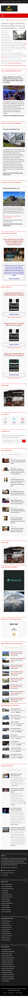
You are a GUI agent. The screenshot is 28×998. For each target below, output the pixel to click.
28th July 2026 (13, 458)
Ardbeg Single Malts (6, 949)
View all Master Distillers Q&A (14, 770)
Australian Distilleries (7, 935)
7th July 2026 (13, 477)
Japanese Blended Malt (7, 903)
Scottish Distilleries (6, 921)
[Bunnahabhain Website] (14, 398)
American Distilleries (7, 925)
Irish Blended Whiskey (7, 895)
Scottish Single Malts (7, 884)
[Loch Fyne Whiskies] (14, 629)
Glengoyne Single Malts (7, 964)
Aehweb (18, 990)
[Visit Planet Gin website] (14, 580)
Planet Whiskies (8, 988)
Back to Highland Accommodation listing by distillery (13, 65)
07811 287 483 (5, 875)
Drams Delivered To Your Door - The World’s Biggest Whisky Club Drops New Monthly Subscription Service (14, 242)
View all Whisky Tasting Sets (14, 317)
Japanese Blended (6, 901)
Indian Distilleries (6, 940)
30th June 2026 (14, 498)
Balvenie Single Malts (7, 953)
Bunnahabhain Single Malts (8, 957)
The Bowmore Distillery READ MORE (18, 749)
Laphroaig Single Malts (7, 972)
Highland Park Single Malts (8, 968)
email (25, 44)
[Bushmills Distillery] (14, 199)
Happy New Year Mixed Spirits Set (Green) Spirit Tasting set (14, 354)
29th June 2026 (14, 507)
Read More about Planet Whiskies (9, 867)
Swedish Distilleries (6, 929)
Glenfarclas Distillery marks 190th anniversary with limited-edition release (18, 462)
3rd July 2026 (13, 489)
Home (3, 20)
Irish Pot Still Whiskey (7, 897)
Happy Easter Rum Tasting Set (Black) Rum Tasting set (14, 324)
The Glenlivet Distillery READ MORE (18, 730)
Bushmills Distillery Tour (11, 188)
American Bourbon (6, 909)
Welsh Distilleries (6, 931)
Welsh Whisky (5, 890)
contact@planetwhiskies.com (15, 63)
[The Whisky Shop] (14, 634)
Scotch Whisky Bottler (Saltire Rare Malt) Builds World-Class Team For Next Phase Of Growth (18, 493)
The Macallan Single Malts (8, 978)
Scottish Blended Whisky (7, 888)
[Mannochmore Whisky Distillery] (5, 693)
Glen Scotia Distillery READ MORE (18, 717)
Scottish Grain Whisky (7, 886)
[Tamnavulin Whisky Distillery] (5, 680)
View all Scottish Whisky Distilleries (14, 647)
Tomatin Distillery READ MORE (18, 743)
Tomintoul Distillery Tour (11, 129)
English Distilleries (6, 938)
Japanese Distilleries (7, 927)
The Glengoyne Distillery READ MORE (17, 756)
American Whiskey (6, 907)
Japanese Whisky (6, 899)
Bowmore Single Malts (7, 955)
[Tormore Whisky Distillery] (5, 687)
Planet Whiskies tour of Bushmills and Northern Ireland (12, 216)
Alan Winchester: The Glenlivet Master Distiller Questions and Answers (17, 790)
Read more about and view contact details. (17, 653)
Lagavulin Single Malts (7, 970)
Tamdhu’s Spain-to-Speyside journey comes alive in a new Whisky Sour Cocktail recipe (17, 530)
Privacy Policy (11, 992)
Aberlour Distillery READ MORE (18, 723)
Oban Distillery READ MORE (18, 736)
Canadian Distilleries (6, 933)
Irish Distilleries (5, 923)
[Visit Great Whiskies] (14, 602)
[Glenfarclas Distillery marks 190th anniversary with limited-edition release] (5, 460)
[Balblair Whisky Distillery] (5, 660)
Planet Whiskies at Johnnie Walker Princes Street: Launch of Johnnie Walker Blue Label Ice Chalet (13, 79)
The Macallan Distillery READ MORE (18, 710)
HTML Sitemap (19, 992)
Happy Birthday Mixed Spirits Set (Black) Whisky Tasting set (14, 294)
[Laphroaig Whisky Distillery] (5, 673)
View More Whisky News (14, 454)
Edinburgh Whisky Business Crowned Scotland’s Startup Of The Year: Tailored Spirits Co (18, 502)
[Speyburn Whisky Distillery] (5, 667)
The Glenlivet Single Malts (8, 976)
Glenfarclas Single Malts (7, 960)
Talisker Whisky (5, 981)
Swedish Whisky (5, 905)
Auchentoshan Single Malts (8, 951)
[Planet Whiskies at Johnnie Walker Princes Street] (14, 93)
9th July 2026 (13, 467)
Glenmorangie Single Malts (8, 966)
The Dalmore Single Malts (8, 974)
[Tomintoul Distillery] (14, 140)
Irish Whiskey (5, 892)
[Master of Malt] (14, 624)
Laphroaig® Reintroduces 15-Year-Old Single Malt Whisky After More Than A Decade (18, 511)
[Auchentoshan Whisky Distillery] (5, 700)
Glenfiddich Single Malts (7, 962)
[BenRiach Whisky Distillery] (5, 654)
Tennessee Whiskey (6, 911)
